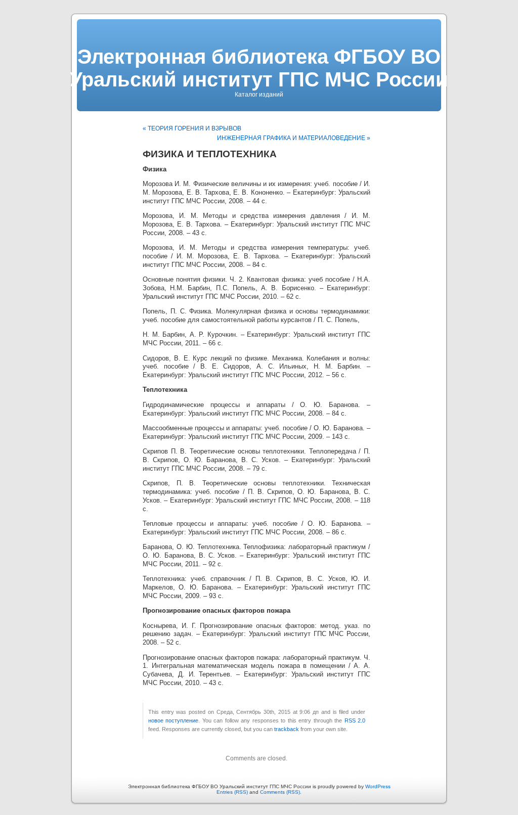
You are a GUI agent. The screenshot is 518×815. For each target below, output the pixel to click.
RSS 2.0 (354, 720)
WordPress (378, 786)
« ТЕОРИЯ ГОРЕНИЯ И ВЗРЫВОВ (192, 128)
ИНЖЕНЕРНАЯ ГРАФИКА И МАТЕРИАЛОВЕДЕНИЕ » (293, 138)
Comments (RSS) (280, 792)
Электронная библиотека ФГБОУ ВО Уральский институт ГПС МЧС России (259, 68)
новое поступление (173, 720)
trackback (286, 729)
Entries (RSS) (232, 792)
